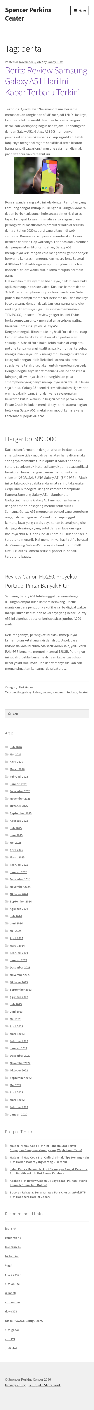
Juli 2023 (16, 1004)
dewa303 (11, 1311)
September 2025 (20, 813)
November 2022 (20, 1063)
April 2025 (16, 850)
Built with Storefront (45, 1385)
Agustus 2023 (19, 997)
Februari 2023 (19, 1041)
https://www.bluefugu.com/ (24, 1321)
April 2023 (16, 1026)
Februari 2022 (19, 1107)
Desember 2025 (20, 791)
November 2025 (20, 798)
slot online (12, 1284)
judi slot (10, 1228)
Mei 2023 (15, 1019)
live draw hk (13, 1247)
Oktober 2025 (19, 806)
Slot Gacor (26, 687)
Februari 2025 (19, 865)
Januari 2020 (18, 1114)
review (46, 692)
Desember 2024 (20, 879)
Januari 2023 (18, 1048)
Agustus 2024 (19, 909)
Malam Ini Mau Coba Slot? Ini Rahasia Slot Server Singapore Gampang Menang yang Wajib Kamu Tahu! (46, 1148)
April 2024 (16, 938)
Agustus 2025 (19, 821)
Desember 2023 (20, 967)
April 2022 (16, 1092)
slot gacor (12, 1330)
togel (8, 1265)
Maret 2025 (17, 857)
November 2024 (20, 887)
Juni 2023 (16, 1011)
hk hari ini (12, 1256)
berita (16, 692)
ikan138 (10, 1293)
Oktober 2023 (19, 982)
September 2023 (20, 990)
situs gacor (13, 1274)
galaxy (26, 692)
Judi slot (11, 1348)
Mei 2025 (15, 843)
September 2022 (20, 1078)
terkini (83, 692)
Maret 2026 (17, 769)
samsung (59, 692)
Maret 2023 (17, 1034)
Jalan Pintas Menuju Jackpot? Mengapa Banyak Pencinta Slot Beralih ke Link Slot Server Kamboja (48, 1171)
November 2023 (20, 975)
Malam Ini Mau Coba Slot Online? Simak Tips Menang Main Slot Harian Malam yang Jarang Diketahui (49, 1159)
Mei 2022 (15, 1085)
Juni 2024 (16, 923)
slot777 (10, 1339)
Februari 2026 (19, 777)
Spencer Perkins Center (28, 14)
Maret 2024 (17, 945)
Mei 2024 (15, 931)
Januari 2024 (18, 960)
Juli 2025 (16, 828)
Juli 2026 (16, 747)
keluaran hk (13, 1238)
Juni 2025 (16, 835)
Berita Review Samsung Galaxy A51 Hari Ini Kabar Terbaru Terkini (46, 81)
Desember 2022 (20, 1056)
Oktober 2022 (19, 1070)
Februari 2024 (19, 953)
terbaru (72, 692)
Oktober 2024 (19, 894)
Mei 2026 (15, 754)
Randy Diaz (55, 62)
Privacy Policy (15, 1385)
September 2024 (20, 901)
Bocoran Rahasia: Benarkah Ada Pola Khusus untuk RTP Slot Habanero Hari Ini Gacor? (48, 1194)
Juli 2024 (16, 916)
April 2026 (16, 762)
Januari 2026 (18, 784)
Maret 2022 (17, 1100)
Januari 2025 (18, 872)
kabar (37, 692)
